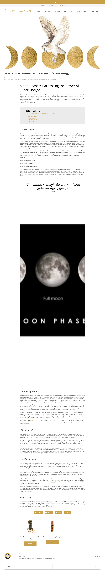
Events (98, 11)
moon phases (18, 79)
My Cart (64, 5)
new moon (24, 79)
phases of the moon (33, 79)
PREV (8, 566)
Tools (85, 11)
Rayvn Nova (14, 77)
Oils (65, 11)
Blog (92, 11)
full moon (11, 79)
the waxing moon (52, 79)
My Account (53, 5)
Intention (38, 11)
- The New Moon (30, 115)
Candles (77, 11)
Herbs (70, 11)
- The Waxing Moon (31, 116)
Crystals (58, 11)
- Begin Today (30, 121)
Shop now (65, 2)
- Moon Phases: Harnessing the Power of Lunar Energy (40, 113)
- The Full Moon (30, 118)
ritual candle (33, 420)
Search (44, 5)
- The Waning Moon (31, 119)
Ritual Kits (48, 11)
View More (30, 543)
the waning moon (43, 79)
